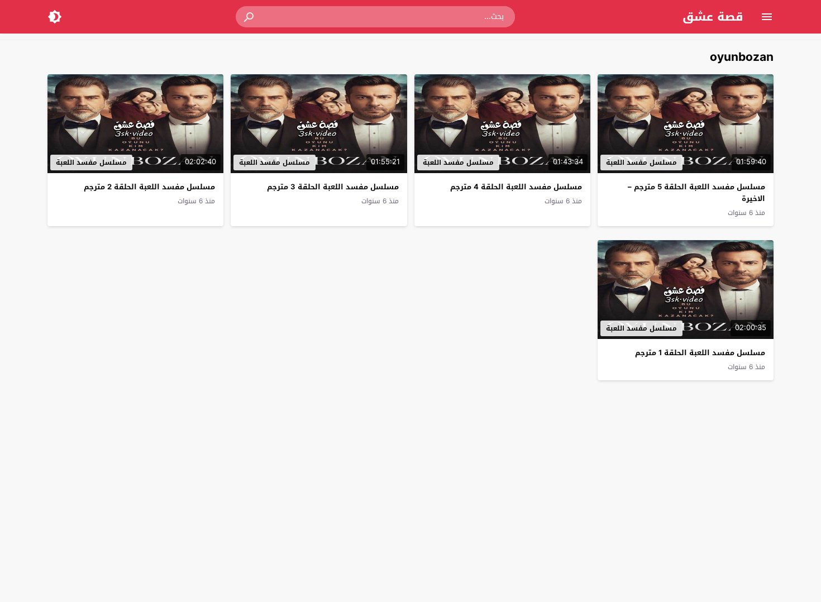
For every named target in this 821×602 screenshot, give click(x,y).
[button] (250, 16)
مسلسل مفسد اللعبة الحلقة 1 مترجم (700, 353)
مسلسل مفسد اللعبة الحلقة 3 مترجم (333, 187)
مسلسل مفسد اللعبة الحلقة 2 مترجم (149, 187)
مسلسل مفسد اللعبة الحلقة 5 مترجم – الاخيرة (696, 193)
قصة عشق (712, 17)
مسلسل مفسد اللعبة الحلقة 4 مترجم (516, 187)
